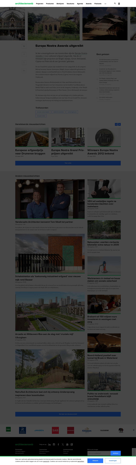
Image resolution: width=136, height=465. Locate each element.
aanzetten (81, 461)
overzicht (46, 461)
